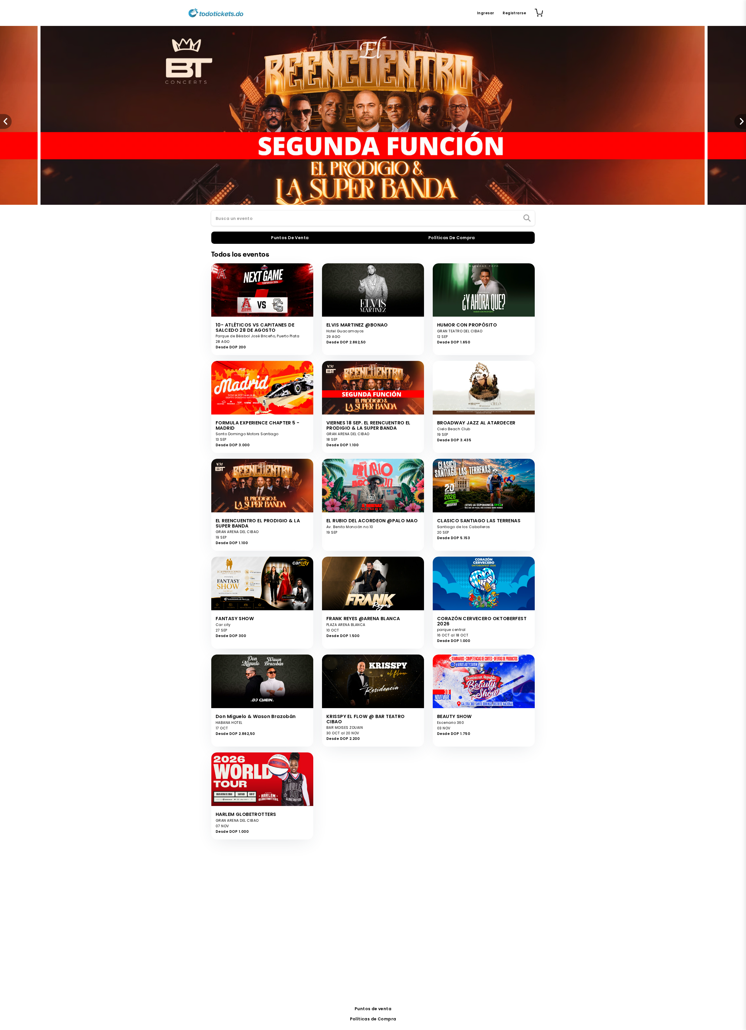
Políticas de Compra (373, 1019)
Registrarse (514, 12)
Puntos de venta (373, 1009)
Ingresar (485, 12)
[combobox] (373, 218)
